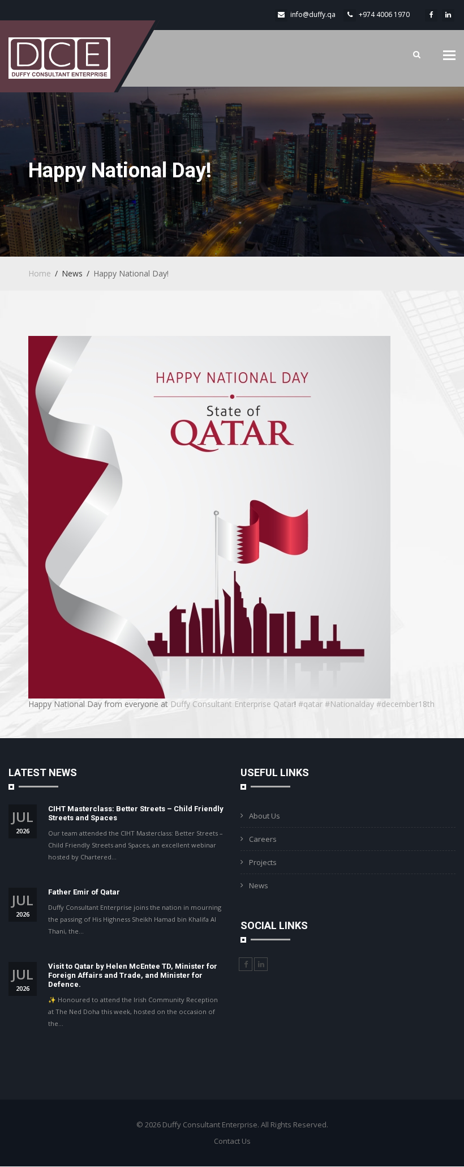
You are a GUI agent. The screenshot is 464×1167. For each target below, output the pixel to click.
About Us (264, 816)
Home (39, 273)
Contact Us (232, 1141)
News (258, 885)
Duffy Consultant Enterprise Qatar (232, 704)
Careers (263, 839)
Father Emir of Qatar (84, 892)
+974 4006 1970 (384, 14)
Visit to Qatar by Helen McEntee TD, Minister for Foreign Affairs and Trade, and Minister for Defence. (132, 975)
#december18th (405, 704)
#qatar (310, 704)
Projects (263, 862)
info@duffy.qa (313, 14)
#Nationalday (349, 704)
